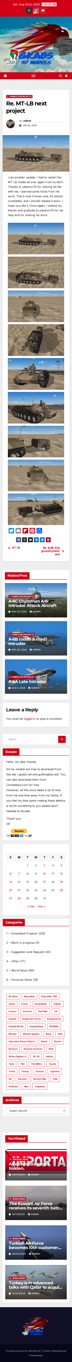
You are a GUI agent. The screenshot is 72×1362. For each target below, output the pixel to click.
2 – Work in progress (20, 942)
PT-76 (16, 548)
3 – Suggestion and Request (25, 952)
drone (24, 1004)
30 (36, 898)
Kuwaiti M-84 (16, 1026)
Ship (51, 1049)
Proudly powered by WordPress (23, 1350)
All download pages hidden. (29, 1166)
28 (19, 898)
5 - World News (17, 1199)
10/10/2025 (19, 1293)
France (12, 1011)
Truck (12, 1071)
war (26, 1086)
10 (44, 873)
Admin (27, 120)
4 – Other (12, 961)
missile (13, 1034)
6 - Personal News (19, 1159)
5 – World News (17, 970)
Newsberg (57, 1350)
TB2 (22, 1064)
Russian (13, 1049)
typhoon (55, 1071)
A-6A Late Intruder (27, 681)
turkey (25, 1071)
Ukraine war (40, 1079)
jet (55, 1011)
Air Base (13, 996)
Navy (48, 1034)
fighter (57, 1004)
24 (44, 890)
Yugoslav (40, 1086)
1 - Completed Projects (19, 96)
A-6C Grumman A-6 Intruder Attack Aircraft (32, 603)
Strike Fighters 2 (18, 1056)
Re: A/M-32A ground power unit (50, 551)
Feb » (41, 906)
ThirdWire (36, 1064)
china (12, 1004)
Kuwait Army (54, 1019)
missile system (31, 1034)
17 (44, 882)
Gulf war (43, 1011)
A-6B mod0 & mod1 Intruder (27, 641)
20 (10, 890)
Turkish (39, 1071)
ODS (60, 1034)
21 (19, 890)
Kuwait (12, 1019)
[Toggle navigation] (33, 75)
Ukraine (22, 1079)
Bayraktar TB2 (49, 996)
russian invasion (33, 1049)
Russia (57, 1041)
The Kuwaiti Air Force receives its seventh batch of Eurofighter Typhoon (35, 1208)
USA (55, 1079)
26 (61, 890)
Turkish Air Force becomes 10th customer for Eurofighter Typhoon (34, 1247)
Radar (44, 1041)
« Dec (31, 906)
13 (10, 882)
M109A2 (54, 1026)
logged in (30, 718)
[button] (60, 76)
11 (53, 873)
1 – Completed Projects (21, 933)
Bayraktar (29, 996)
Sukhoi (49, 1056)
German (27, 1011)
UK (10, 1079)
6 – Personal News (19, 979)
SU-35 (36, 1056)
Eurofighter (40, 1004)
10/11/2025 (19, 1174)
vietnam (13, 1086)
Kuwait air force (31, 1019)
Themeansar (36, 1355)
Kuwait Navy (36, 1026)
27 (10, 898)
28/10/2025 (19, 1254)
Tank (11, 1064)
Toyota (52, 1064)
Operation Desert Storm (22, 1041)
